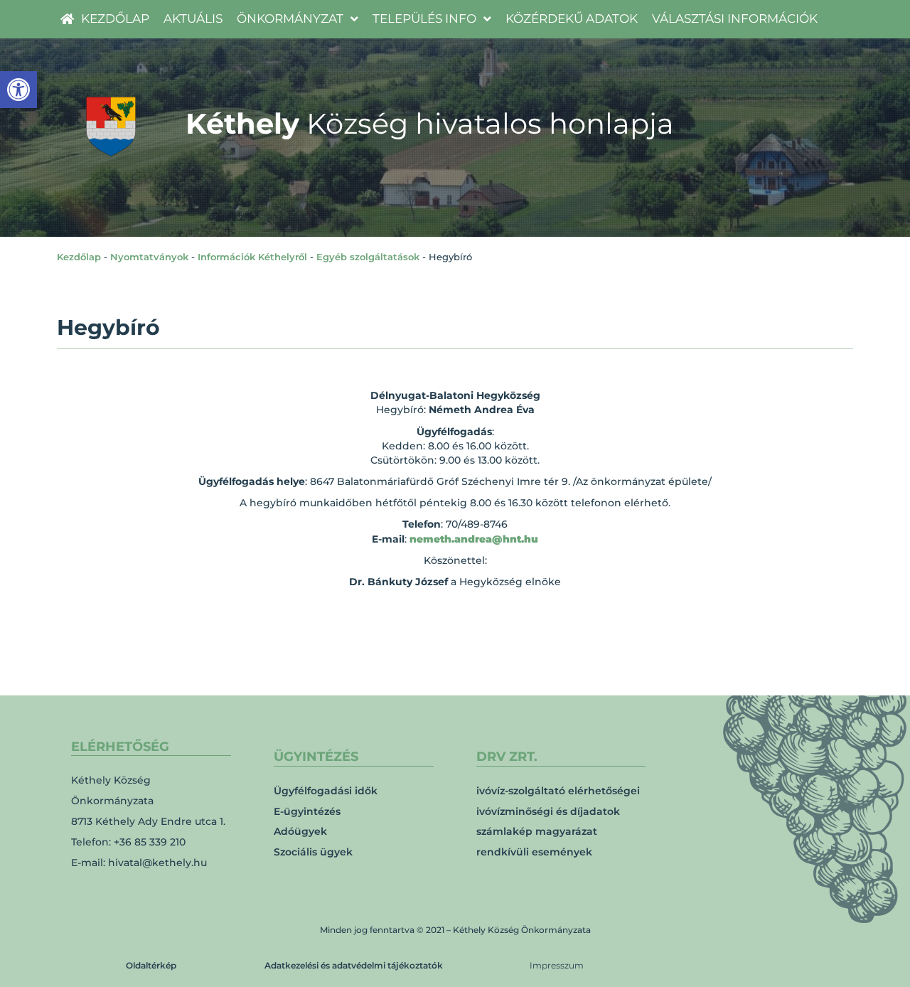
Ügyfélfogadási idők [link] (326, 790)
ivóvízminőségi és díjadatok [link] (548, 811)
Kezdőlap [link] (79, 256)
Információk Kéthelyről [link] (252, 256)
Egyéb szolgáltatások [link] (367, 256)
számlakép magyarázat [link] (536, 831)
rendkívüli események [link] (534, 851)
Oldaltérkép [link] (151, 965)
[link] (18, 89)
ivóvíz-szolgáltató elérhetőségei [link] (558, 790)
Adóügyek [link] (300, 831)
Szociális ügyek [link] (313, 851)
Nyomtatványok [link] (149, 256)
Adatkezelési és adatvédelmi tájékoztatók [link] (353, 965)
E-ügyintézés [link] (307, 811)
